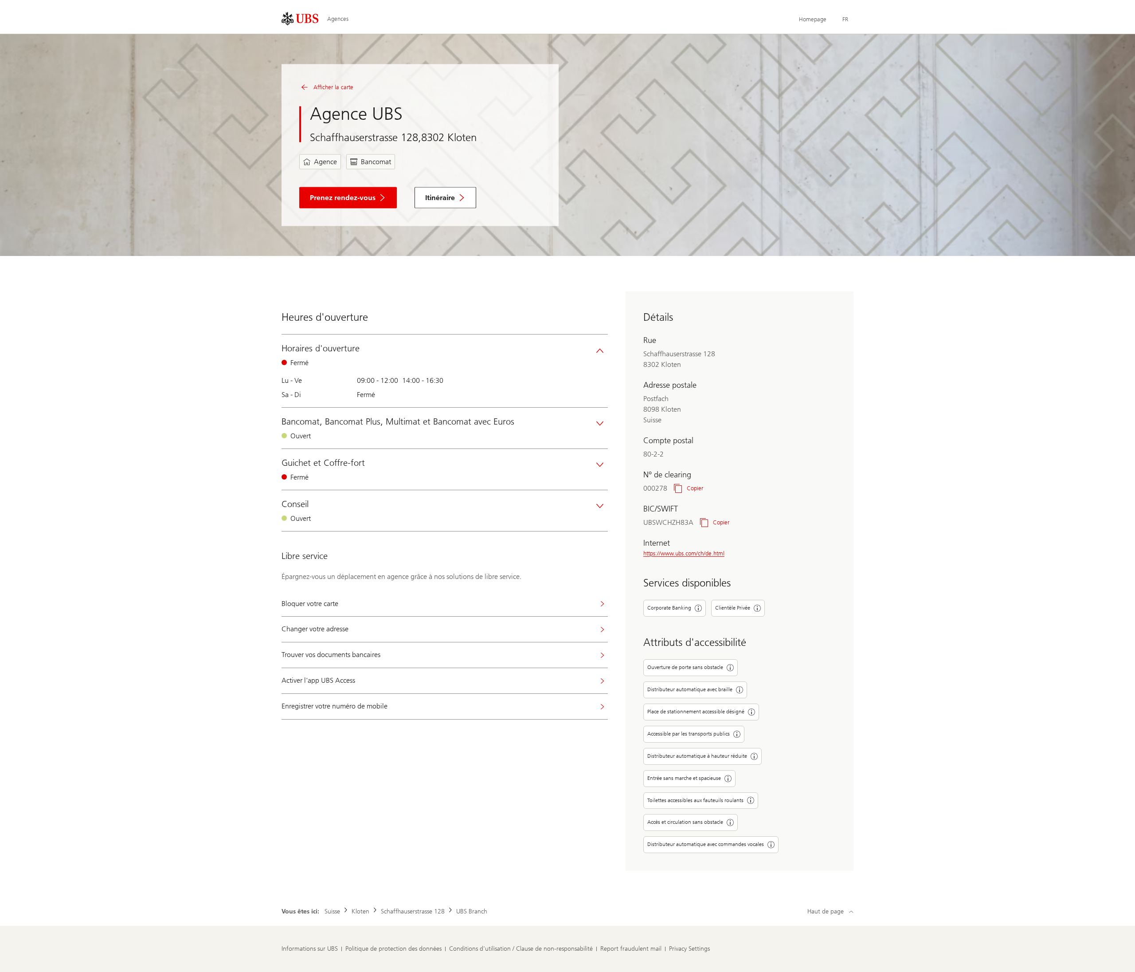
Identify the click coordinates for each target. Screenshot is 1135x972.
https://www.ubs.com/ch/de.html (683, 553)
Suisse (332, 911)
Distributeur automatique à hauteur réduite (697, 756)
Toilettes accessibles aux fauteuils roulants (695, 800)
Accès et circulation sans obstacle (685, 822)
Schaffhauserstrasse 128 (413, 911)
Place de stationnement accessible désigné (695, 711)
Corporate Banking (669, 608)
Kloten (360, 911)
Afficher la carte (333, 87)
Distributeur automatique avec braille (689, 689)
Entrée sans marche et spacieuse (684, 778)
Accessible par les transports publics (688, 734)
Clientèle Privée (732, 608)
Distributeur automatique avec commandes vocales (705, 844)
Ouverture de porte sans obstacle (685, 667)
